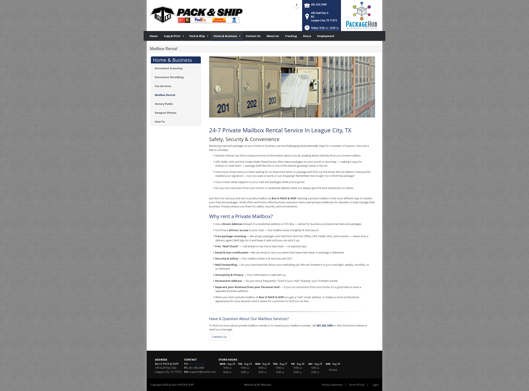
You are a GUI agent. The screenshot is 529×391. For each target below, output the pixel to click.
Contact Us (219, 337)
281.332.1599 (319, 4)
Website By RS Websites (258, 384)
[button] (321, 29)
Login (375, 384)
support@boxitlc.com (202, 372)
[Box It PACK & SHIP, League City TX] (196, 14)
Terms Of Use (357, 384)
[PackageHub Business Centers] (361, 15)
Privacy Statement (332, 384)
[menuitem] (154, 36)
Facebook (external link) (297, 5)
